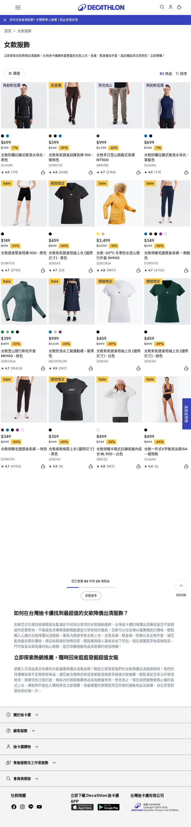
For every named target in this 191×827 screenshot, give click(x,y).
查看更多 (91, 596)
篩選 (16, 73)
